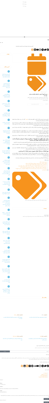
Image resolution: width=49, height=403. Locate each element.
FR (2, 42)
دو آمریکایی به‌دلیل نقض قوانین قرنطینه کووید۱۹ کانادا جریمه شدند (36, 164)
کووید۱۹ (26, 119)
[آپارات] (32, 50)
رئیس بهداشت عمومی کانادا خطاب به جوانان (33, 167)
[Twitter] (45, 50)
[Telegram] (42, 50)
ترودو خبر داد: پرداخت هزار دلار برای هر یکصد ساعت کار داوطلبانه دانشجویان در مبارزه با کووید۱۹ (31, 168)
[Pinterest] (32, 366)
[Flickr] (30, 366)
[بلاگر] (27, 366)
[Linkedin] (35, 50)
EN (0, 42)
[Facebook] (48, 50)
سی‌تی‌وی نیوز (44, 169)
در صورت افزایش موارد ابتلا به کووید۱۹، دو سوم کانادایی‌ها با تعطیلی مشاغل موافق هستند (32, 165)
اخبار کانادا (14, 336)
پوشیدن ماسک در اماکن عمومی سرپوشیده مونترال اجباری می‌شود (36, 163)
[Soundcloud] (35, 366)
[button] (24, 37)
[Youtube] (37, 50)
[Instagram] (40, 50)
